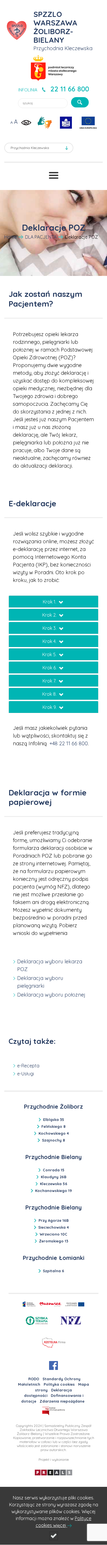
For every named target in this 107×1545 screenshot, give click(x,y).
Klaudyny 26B (53, 1177)
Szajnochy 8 (53, 1140)
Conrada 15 (53, 1170)
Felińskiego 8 (53, 1126)
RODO (33, 1379)
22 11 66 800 (69, 89)
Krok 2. (50, 615)
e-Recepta (28, 1065)
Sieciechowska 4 (53, 1227)
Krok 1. (50, 602)
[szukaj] (80, 102)
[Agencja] (53, 1472)
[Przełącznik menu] (53, 175)
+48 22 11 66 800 (68, 743)
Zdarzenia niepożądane (62, 1401)
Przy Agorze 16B (54, 1220)
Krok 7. (50, 681)
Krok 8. (50, 694)
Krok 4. (50, 641)
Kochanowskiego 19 (53, 1190)
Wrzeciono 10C (53, 1234)
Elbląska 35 (53, 1119)
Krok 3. (50, 628)
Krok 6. (50, 667)
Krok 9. (50, 707)
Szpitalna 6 (53, 1270)
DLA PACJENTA (40, 237)
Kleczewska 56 (53, 1183)
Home (10, 237)
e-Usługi (25, 1074)
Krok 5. (50, 654)
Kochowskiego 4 (54, 1133)
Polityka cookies (59, 1384)
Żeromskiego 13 (53, 1241)
